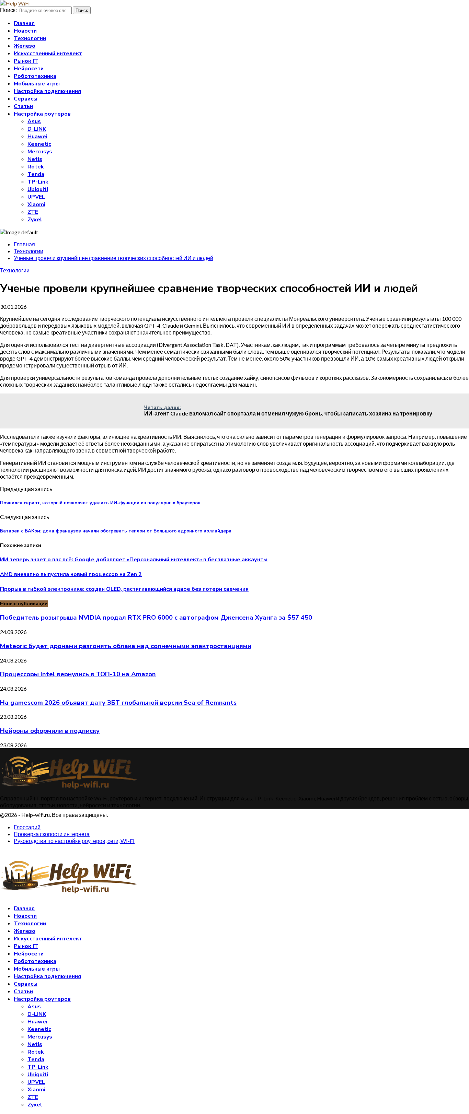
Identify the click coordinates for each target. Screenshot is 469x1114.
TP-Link (37, 182)
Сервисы (25, 99)
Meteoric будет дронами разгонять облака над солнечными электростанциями (125, 646)
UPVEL (36, 197)
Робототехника (35, 76)
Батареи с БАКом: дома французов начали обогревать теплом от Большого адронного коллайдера (115, 531)
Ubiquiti (37, 189)
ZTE (32, 212)
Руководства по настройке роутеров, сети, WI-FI (74, 840)
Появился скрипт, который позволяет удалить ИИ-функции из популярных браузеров (100, 503)
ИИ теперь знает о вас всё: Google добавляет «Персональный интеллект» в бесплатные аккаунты (133, 559)
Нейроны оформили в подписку (50, 730)
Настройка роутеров (42, 114)
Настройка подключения (47, 91)
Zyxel (34, 219)
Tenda (35, 174)
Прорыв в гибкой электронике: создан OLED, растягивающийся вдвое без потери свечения (124, 589)
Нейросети (29, 68)
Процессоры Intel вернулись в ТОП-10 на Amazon (78, 674)
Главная (24, 23)
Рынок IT (26, 61)
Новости (25, 31)
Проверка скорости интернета (52, 834)
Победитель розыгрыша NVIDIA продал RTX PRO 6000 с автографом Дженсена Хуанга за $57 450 (156, 617)
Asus (34, 121)
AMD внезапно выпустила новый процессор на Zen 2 (71, 574)
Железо (24, 46)
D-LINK (36, 129)
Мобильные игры (37, 83)
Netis (34, 159)
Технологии (30, 38)
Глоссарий (27, 827)
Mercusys (39, 151)
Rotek (35, 167)
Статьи (23, 106)
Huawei (37, 136)
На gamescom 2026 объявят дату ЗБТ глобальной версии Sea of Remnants (118, 702)
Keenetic (39, 144)
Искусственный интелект (48, 53)
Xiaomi (36, 204)
